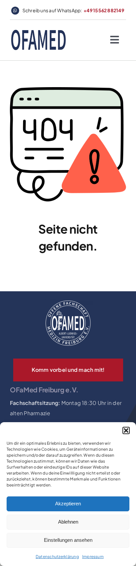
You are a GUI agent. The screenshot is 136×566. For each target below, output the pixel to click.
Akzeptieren (68, 503)
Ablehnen (68, 522)
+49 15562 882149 (104, 10)
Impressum (93, 556)
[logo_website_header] (38, 32)
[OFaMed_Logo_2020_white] (68, 300)
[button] (126, 430)
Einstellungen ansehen (68, 540)
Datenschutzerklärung (57, 556)
